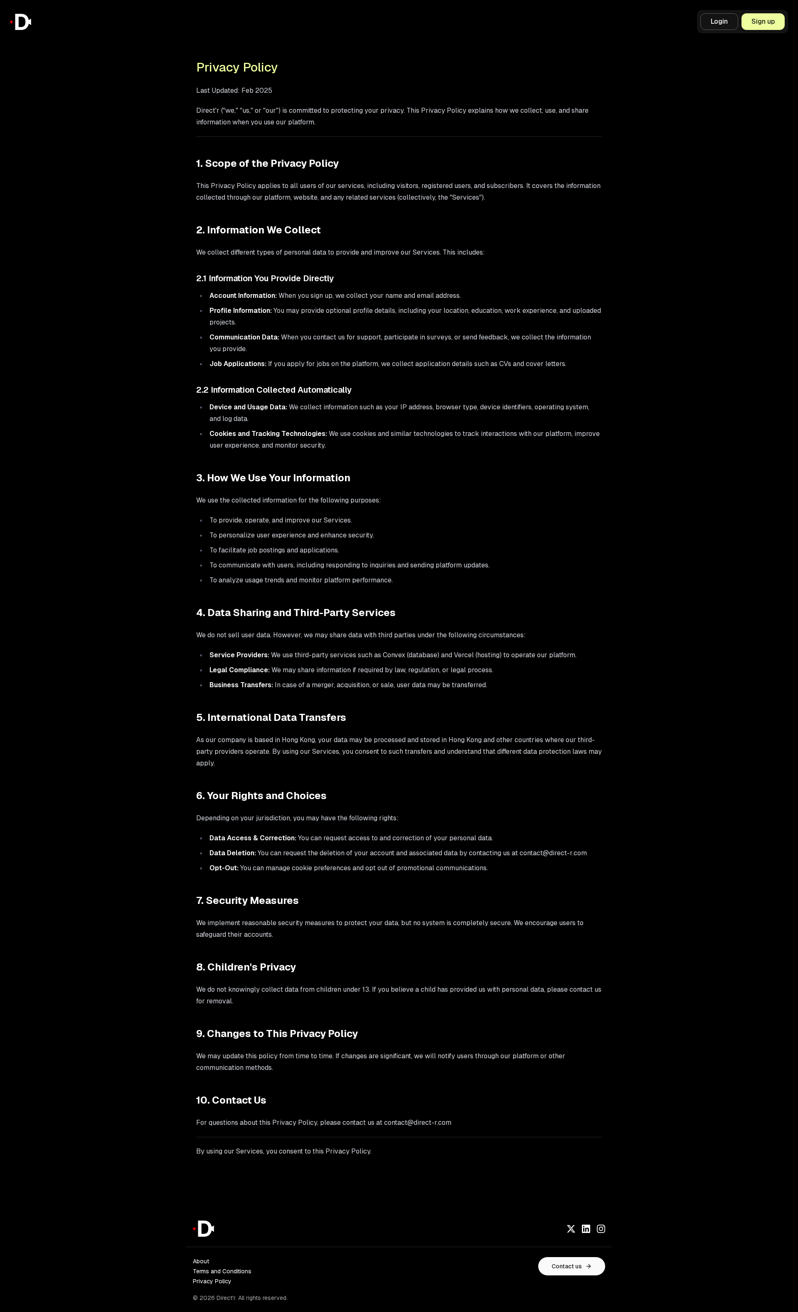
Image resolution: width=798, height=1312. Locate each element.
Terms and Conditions (222, 1271)
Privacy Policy (212, 1281)
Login (719, 21)
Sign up (763, 21)
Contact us (567, 1266)
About (201, 1261)
